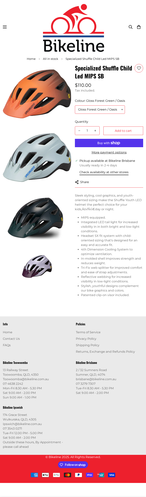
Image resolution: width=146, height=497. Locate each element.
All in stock (50, 59)
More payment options (109, 152)
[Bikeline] (73, 27)
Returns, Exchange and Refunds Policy (105, 351)
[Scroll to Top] (138, 476)
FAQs (7, 345)
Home (31, 59)
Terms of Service (88, 332)
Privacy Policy (86, 339)
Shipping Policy (87, 345)
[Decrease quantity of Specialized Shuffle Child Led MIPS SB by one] (79, 130)
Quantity (81, 121)
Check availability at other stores (104, 172)
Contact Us (11, 339)
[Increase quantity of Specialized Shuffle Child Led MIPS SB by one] (95, 130)
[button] (138, 27)
